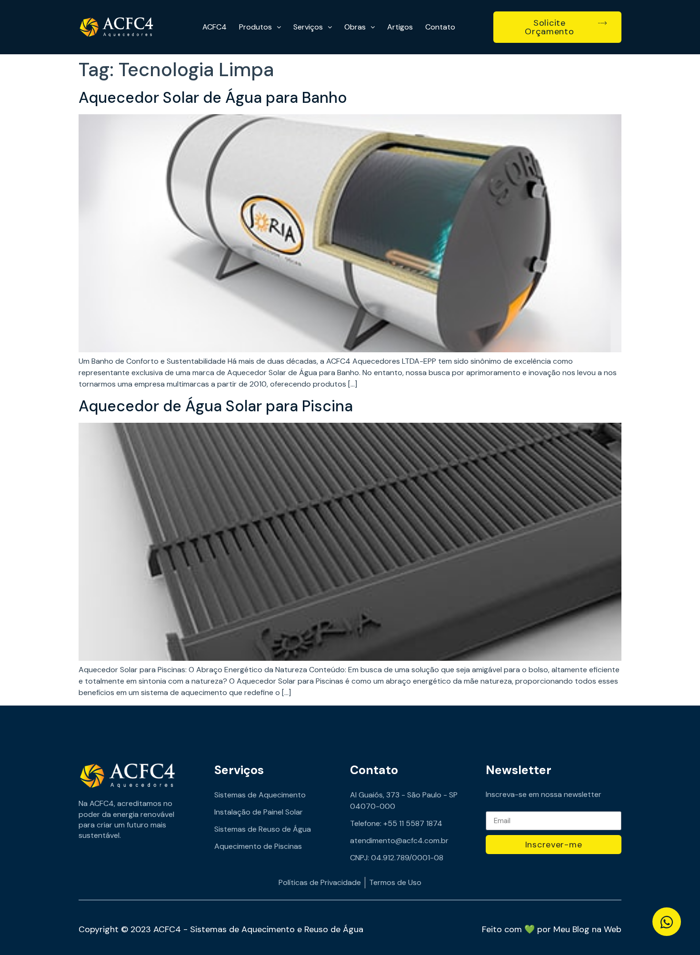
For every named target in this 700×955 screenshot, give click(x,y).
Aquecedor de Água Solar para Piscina (216, 406)
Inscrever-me (553, 844)
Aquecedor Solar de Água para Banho (213, 98)
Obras (355, 27)
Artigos (400, 27)
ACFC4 (214, 27)
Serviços (308, 27)
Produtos (255, 27)
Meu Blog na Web (587, 929)
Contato (440, 27)
